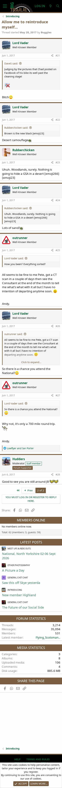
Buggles (46, 32)
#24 (58, 200)
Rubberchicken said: (16, 127)
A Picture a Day (13, 570)
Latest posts (31, 542)
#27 (58, 395)
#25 (58, 250)
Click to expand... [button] (31, 362)
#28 (58, 474)
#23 (58, 162)
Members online (31, 520)
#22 (58, 119)
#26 (58, 326)
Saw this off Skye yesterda (21, 583)
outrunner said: (13, 334)
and (20, 448)
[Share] (52, 55)
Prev (30, 490)
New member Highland (19, 595)
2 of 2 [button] (40, 490)
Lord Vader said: (14, 258)
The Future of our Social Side (23, 607)
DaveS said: (11, 63)
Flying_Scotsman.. (48, 637)
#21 (58, 55)
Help (17, 759)
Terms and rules (38, 759)
